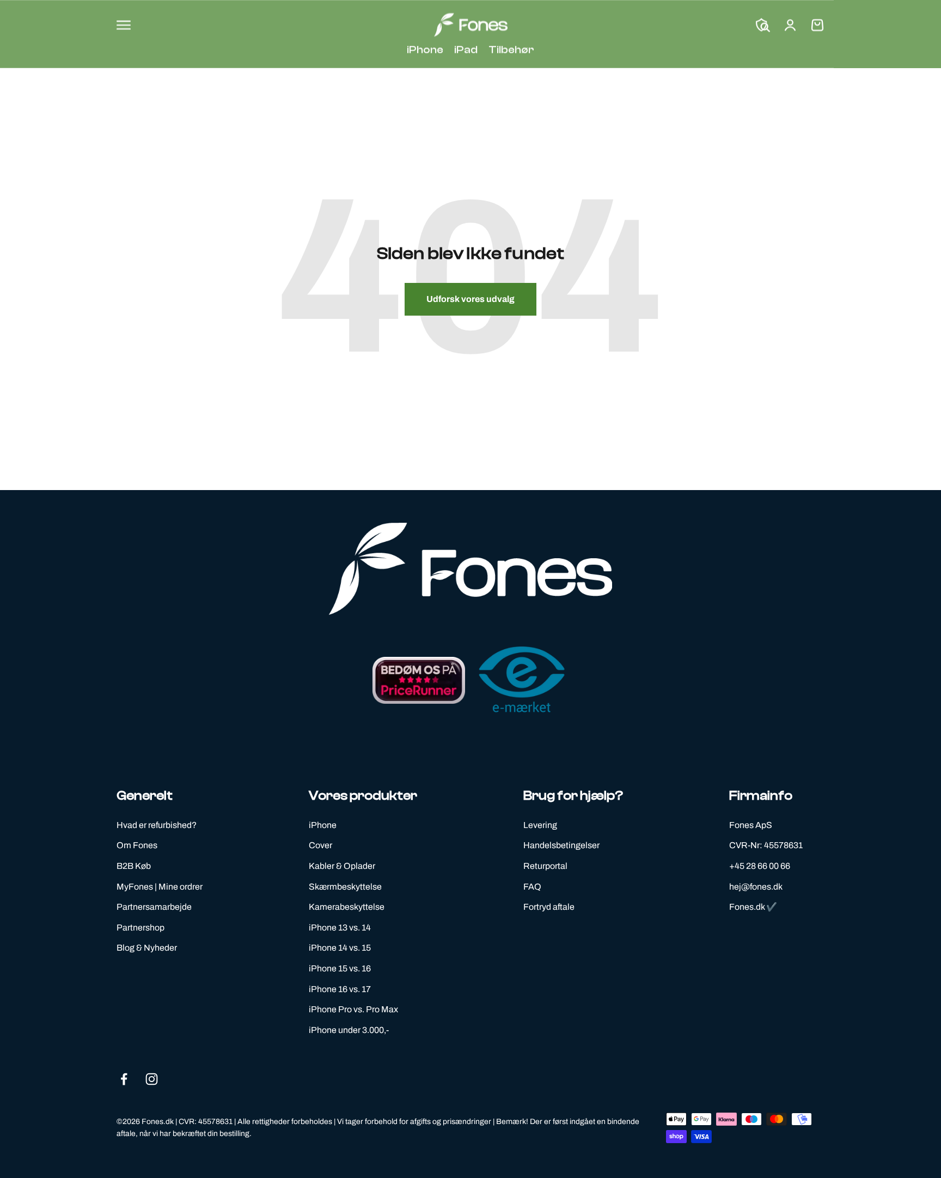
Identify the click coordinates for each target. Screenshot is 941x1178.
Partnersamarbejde (154, 906)
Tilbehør (511, 49)
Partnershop (140, 927)
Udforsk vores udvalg (470, 299)
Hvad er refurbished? (157, 825)
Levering (540, 825)
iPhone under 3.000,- (349, 1030)
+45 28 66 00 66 (759, 866)
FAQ (532, 886)
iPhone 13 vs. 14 (340, 927)
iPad (466, 49)
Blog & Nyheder (147, 947)
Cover (320, 845)
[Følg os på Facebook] (124, 1079)
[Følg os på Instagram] (151, 1079)
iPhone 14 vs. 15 (340, 947)
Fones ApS (750, 825)
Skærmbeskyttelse (345, 886)
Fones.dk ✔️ (753, 906)
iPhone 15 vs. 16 (340, 968)
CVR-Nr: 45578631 (766, 845)
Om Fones (137, 845)
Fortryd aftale (549, 906)
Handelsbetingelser (561, 845)
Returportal (545, 866)
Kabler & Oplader (342, 866)
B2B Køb (134, 866)
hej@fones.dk (756, 886)
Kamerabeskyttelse (346, 906)
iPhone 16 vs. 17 (340, 989)
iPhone (425, 49)
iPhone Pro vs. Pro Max (353, 1009)
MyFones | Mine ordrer (160, 886)
